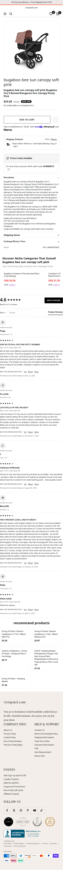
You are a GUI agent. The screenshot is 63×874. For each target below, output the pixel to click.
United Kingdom (33, 843)
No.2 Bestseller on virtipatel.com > (19, 105)
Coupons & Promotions (14, 786)
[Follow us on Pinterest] (27, 810)
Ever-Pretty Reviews (13, 741)
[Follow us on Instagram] (20, 810)
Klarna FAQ (39, 755)
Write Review (53, 300)
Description (9, 177)
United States (18, 843)
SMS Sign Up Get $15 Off (15, 775)
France (45, 843)
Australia (7, 846)
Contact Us (39, 730)
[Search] (10, 13)
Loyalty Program (11, 779)
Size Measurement (42, 752)
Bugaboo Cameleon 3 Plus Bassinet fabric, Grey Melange (22, 274)
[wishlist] (51, 14)
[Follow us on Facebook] (7, 810)
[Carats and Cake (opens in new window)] (22, 822)
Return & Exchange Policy (46, 733)
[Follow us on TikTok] (41, 810)
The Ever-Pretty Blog (13, 744)
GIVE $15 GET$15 (11, 783)
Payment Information (44, 744)
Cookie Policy (10, 737)
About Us (8, 730)
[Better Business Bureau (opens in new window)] (23, 834)
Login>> (12, 284)
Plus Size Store (19, 846)
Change (53, 139)
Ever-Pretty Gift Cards (13, 790)
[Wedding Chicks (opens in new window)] (8, 822)
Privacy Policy (10, 733)
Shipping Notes (12, 235)
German (53, 843)
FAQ (36, 748)
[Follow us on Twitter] (14, 810)
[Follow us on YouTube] (34, 810)
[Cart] (57, 13)
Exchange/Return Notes (14, 241)
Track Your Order (42, 741)
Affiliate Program (11, 793)
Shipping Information (44, 737)
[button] (55, 119)
